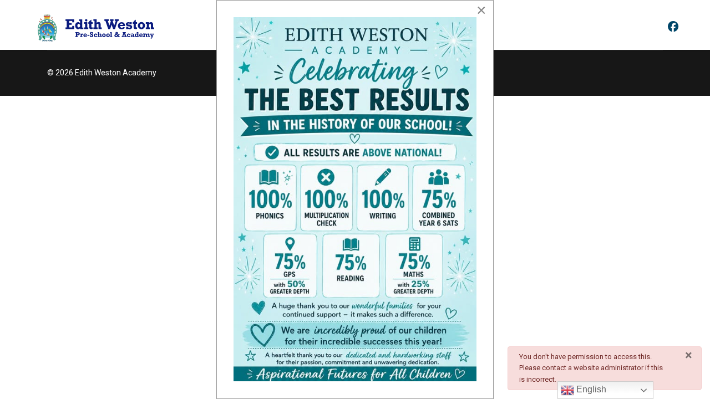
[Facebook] (673, 27)
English (590, 389)
